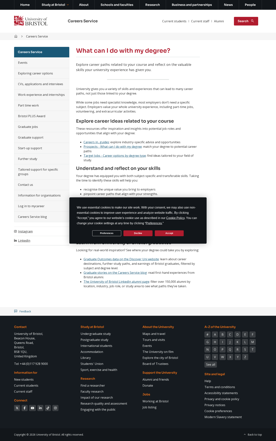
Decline (138, 233)
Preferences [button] (154, 223)
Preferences (106, 233)
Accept (169, 233)
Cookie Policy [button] (175, 218)
